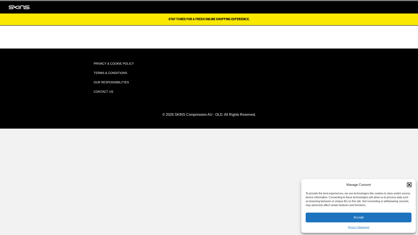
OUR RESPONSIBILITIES (111, 82)
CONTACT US (103, 91)
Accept (359, 217)
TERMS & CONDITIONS (110, 73)
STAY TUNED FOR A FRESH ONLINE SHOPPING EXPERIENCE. (209, 19)
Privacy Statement (358, 227)
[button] (409, 185)
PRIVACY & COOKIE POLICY (114, 63)
